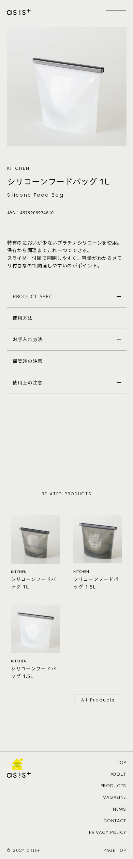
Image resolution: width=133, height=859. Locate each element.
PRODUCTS (113, 786)
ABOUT (118, 774)
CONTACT (114, 821)
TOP (121, 763)
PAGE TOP (114, 850)
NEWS (119, 809)
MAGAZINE (114, 797)
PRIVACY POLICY (107, 832)
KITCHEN (18, 168)
